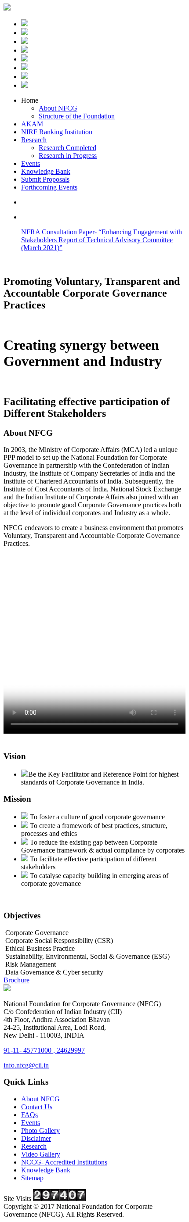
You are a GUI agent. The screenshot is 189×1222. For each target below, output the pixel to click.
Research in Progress (68, 155)
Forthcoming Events (49, 187)
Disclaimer (36, 1138)
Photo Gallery (40, 1130)
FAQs (29, 1114)
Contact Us (36, 1107)
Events (30, 163)
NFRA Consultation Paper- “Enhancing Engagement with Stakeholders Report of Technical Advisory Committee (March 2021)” (101, 239)
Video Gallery (40, 1154)
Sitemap (32, 1178)
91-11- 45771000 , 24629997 (44, 1050)
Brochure (16, 980)
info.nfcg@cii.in (26, 1065)
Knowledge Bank (45, 171)
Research (34, 139)
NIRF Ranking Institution (56, 132)
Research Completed (67, 147)
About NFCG (58, 108)
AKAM (32, 124)
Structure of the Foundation (77, 116)
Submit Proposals (45, 179)
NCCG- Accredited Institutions (64, 1162)
